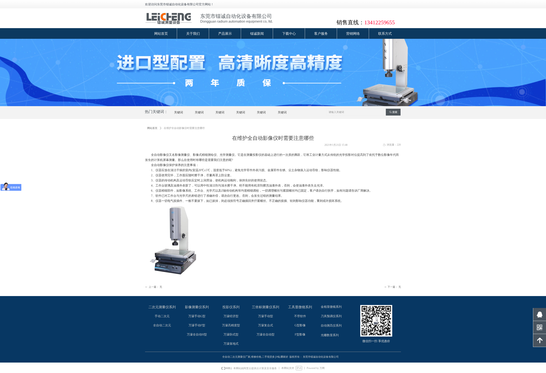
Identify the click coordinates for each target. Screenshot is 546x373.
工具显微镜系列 (300, 307)
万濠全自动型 (265, 334)
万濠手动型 (265, 316)
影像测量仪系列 (197, 307)
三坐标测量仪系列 (265, 307)
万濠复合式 (265, 325)
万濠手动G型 (196, 316)
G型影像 (300, 325)
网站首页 (152, 128)
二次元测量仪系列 (162, 307)
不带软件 (300, 316)
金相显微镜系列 (331, 306)
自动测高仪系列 (331, 325)
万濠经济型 (231, 316)
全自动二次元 (162, 325)
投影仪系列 (231, 307)
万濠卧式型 (231, 334)
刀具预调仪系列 (331, 316)
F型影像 (300, 334)
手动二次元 (162, 316)
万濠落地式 (231, 343)
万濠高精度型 (231, 325)
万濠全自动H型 (197, 334)
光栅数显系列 (330, 335)
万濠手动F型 (197, 325)
